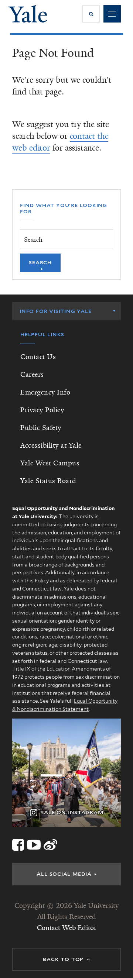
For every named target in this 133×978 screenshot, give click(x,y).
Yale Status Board (48, 480)
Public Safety (40, 427)
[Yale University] (27, 14)
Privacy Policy (42, 410)
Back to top (63, 959)
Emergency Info (45, 392)
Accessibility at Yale (51, 445)
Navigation (112, 14)
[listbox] (66, 311)
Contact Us (38, 356)
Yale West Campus (49, 463)
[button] (91, 14)
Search (40, 262)
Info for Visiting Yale (55, 311)
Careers (32, 374)
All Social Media (64, 874)
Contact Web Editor (66, 927)
